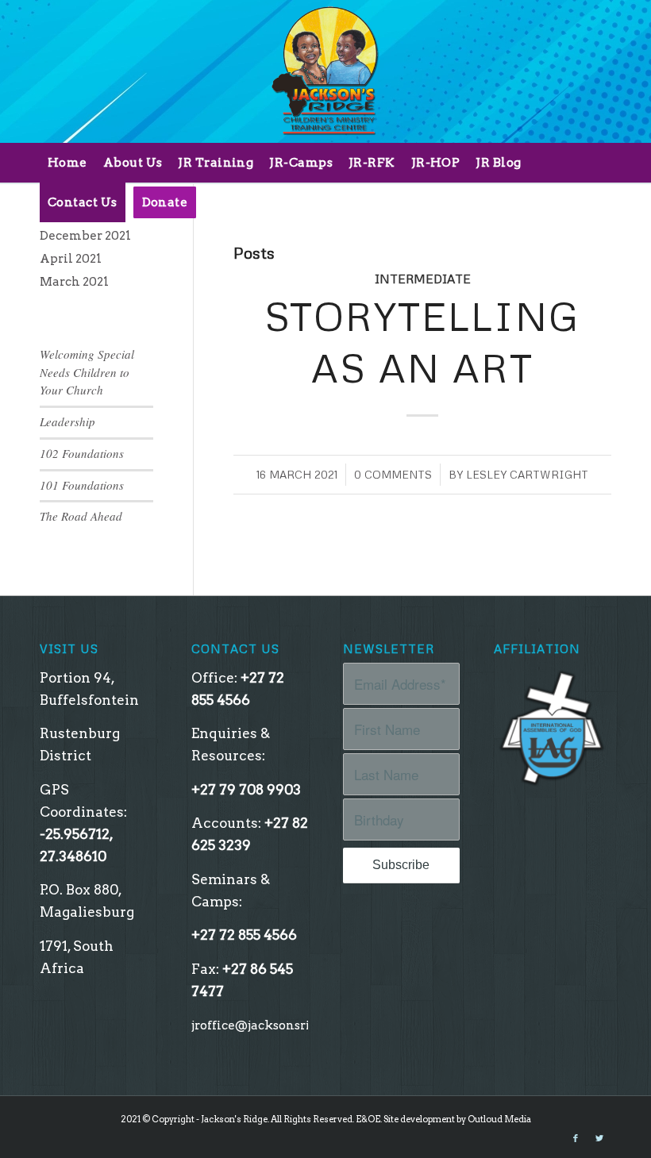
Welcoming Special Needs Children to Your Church (87, 372)
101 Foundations (82, 485)
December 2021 (85, 236)
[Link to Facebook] (575, 1138)
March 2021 (74, 282)
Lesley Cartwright (527, 474)
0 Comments (393, 474)
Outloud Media (499, 1119)
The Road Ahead (81, 516)
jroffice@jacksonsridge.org (272, 1025)
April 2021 (71, 259)
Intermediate (423, 278)
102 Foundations (82, 453)
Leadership (67, 421)
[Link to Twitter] (599, 1138)
